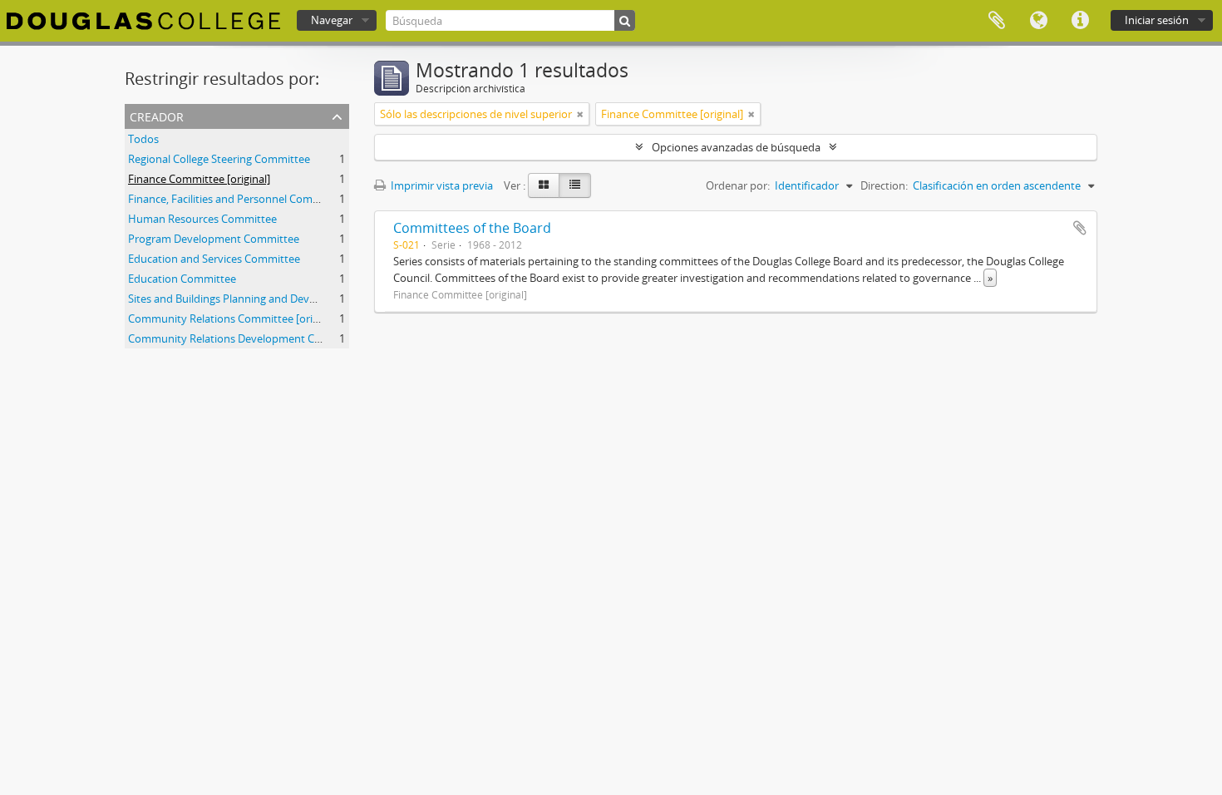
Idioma (1038, 21)
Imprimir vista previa (440, 185)
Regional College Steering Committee (219, 158)
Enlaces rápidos (1080, 21)
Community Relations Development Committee (245, 338)
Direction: (884, 185)
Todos (143, 138)
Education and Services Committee (214, 258)
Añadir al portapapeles (1080, 228)
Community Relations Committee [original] (233, 318)
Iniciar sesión (1157, 19)
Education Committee (182, 278)
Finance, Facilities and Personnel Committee (236, 198)
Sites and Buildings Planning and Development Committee (272, 298)
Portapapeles (997, 21)
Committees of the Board (472, 228)
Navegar (331, 19)
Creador (157, 115)
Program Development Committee (213, 238)
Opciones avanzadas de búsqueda (736, 147)
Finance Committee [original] (199, 178)
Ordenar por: (738, 185)
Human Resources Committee (202, 218)
